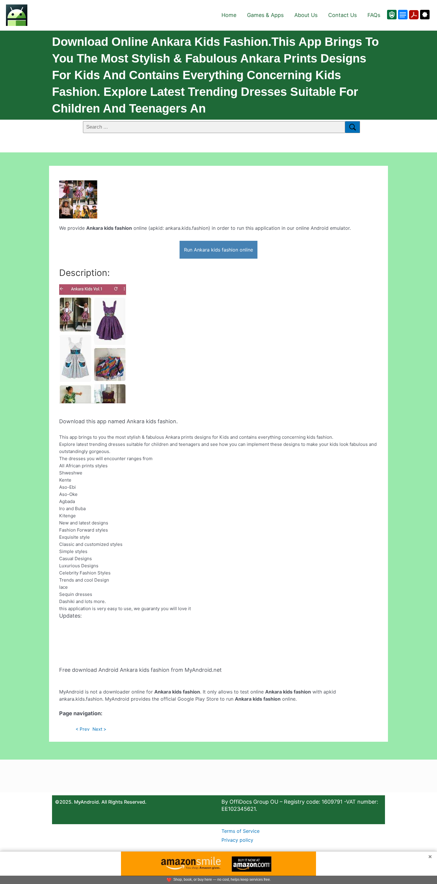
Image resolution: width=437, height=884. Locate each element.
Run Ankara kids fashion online (218, 250)
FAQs (373, 15)
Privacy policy (237, 840)
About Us (305, 15)
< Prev (82, 729)
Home (228, 15)
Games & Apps (265, 15)
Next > (99, 729)
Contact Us (342, 15)
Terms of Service (240, 831)
